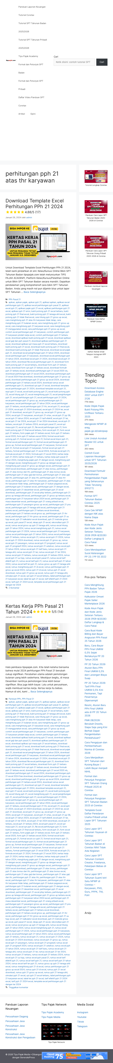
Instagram (82, 1012)
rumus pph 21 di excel (36, 570)
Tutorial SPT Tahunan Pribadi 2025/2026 (32, 43)
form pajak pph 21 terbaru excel (35, 433)
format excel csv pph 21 (31, 439)
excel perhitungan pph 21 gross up (22, 400)
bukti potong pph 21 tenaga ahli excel (47, 314)
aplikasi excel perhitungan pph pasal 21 (43, 305)
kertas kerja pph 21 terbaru (31, 457)
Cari (56, 56)
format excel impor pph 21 (56, 439)
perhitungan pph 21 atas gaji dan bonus (24, 475)
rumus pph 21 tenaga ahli (55, 573)
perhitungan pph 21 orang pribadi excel (45, 501)
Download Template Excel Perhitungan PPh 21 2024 (35, 206)
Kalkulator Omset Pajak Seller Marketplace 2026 (95, 600)
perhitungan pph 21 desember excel (22, 489)
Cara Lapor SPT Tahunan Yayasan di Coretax (96, 832)
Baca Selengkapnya (34, 292)
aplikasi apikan (49, 302)
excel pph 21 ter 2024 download (42, 421)
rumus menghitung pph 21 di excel (27, 567)
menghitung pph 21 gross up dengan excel (41, 463)
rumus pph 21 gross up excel (29, 573)
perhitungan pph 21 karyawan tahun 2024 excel (28, 498)
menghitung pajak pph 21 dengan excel (35, 460)
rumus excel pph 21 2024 (51, 537)
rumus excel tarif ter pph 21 (24, 564)
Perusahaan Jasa (15, 1021)
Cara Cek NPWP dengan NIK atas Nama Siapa (94, 514)
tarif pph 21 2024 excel (22, 582)
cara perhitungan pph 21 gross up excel (46, 329)
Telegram (82, 1026)
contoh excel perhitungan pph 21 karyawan (26, 332)
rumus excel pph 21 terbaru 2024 (47, 555)
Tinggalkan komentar (18, 987)
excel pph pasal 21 (47, 424)
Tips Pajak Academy (28, 56)
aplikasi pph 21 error (20, 311)
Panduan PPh (15, 699)
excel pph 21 (54, 406)
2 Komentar (14, 588)
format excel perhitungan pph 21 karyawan (35, 445)
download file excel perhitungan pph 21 (35, 362)
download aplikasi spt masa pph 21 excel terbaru (34, 344)
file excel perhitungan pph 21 (48, 427)
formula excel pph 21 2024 (18, 454)
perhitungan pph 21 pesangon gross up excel (27, 504)
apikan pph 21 (35, 302)
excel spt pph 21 (26, 427)
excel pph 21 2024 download (27, 409)
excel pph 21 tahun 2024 (17, 418)
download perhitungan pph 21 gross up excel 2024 (35, 379)
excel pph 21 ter (60, 418)
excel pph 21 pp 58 (61, 415)
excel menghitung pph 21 (40, 394)
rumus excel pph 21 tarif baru (33, 549)
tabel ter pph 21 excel (34, 579)
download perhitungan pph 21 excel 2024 (25, 374)
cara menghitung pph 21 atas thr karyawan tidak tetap (31, 320)
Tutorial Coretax (26, 15)
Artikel (21, 114)
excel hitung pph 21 (18, 394)
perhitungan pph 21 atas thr (26, 478)
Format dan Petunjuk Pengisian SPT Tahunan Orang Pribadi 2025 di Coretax (96, 783)
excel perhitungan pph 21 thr (33, 406)
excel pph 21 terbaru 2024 (25, 424)
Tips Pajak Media (50, 1017)
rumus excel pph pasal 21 (37, 558)
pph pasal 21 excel (23, 522)
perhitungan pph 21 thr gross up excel (29, 516)
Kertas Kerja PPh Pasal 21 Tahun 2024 (34, 609)
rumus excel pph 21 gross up (47, 540)
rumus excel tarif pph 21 (30, 561)
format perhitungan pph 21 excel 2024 (31, 451)
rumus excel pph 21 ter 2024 (52, 552)
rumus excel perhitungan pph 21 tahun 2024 (26, 534)
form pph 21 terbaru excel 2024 (31, 436)
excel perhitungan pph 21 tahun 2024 (33, 403)
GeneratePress (27, 1057)
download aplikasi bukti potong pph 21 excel (32, 338)
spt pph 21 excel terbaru (37, 576)
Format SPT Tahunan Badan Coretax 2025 (93, 499)
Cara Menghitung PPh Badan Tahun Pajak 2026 (94, 588)
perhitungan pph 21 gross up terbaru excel (50, 495)
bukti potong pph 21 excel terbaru (47, 311)
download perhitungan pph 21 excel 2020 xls (47, 371)
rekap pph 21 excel (41, 522)
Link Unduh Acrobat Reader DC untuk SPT (96, 442)
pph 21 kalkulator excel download (31, 519)
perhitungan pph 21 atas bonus (41, 469)
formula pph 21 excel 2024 (44, 454)
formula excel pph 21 (59, 451)
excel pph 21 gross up (33, 412)
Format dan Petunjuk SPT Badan (30, 68)
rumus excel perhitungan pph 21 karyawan (49, 531)
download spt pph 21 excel (37, 385)
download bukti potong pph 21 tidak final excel (27, 350)
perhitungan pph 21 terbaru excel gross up (25, 513)
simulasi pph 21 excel (15, 576)
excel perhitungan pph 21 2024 (51, 397)
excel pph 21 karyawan (22, 415)
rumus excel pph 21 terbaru (18, 555)
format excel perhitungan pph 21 (21, 442)
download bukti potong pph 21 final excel (50, 347)
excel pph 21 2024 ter (53, 409)
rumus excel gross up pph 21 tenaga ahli (30, 525)
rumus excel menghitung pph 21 (39, 528)
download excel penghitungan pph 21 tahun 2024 (36, 353)
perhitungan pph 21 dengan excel (53, 486)
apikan (12, 302)
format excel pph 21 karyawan (27, 448)
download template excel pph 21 (51, 388)
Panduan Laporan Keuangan (32, 6)
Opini (33, 114)
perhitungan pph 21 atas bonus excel (48, 472)
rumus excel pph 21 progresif (41, 543)
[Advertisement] (56, 141)
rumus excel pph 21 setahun (41, 546)
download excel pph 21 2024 (33, 359)
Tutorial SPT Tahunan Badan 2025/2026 (32, 27)
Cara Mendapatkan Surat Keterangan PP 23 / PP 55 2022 (95, 553)
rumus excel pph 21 (29, 537)
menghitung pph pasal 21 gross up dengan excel (28, 466)
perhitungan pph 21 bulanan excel (21, 486)
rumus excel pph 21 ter (27, 552)
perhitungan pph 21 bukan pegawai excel (48, 483)
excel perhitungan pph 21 (24, 397)
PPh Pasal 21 (15, 299)
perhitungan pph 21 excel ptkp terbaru (33, 492)
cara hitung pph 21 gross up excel (51, 317)
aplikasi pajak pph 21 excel (30, 308)
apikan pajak (21, 302)
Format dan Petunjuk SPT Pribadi (30, 85)
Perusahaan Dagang (17, 1016)
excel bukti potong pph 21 (35, 391)
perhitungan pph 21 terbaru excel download (39, 510)
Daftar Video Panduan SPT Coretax (31, 101)
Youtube (81, 1017)
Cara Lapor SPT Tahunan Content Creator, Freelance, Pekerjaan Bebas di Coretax (95, 862)
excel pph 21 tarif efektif (41, 418)
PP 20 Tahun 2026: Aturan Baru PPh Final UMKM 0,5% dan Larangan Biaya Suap (96, 671)
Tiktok (80, 1021)
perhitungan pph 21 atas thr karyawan (29, 481)
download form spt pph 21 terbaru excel (30, 367)
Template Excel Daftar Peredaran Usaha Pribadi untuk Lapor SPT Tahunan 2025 (96, 817)
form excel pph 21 (50, 430)
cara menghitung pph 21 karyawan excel (30, 326)
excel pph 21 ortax (42, 415)
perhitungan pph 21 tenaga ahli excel (28, 507)
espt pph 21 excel (14, 391)
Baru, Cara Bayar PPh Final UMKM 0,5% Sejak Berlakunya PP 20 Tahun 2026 (94, 652)
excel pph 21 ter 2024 (16, 421)
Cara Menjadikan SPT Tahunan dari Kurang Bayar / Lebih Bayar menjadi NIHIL (96, 764)
